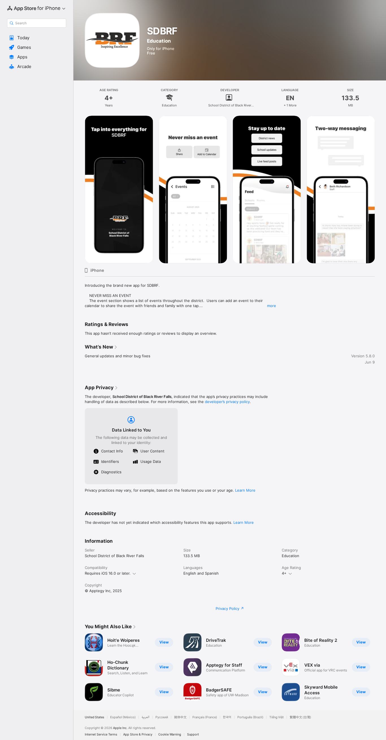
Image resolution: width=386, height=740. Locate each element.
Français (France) (204, 717)
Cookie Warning (169, 734)
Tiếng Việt (276, 717)
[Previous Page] (79, 189)
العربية (145, 717)
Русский (161, 717)
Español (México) (123, 717)
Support (193, 734)
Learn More (245, 490)
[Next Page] (380, 189)
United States (94, 717)
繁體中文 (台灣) (300, 717)
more (271, 305)
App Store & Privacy (137, 734)
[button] (36, 38)
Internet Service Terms (101, 734)
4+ (284, 573)
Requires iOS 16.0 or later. (108, 573)
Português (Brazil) (250, 717)
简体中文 (180, 717)
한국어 (227, 717)
